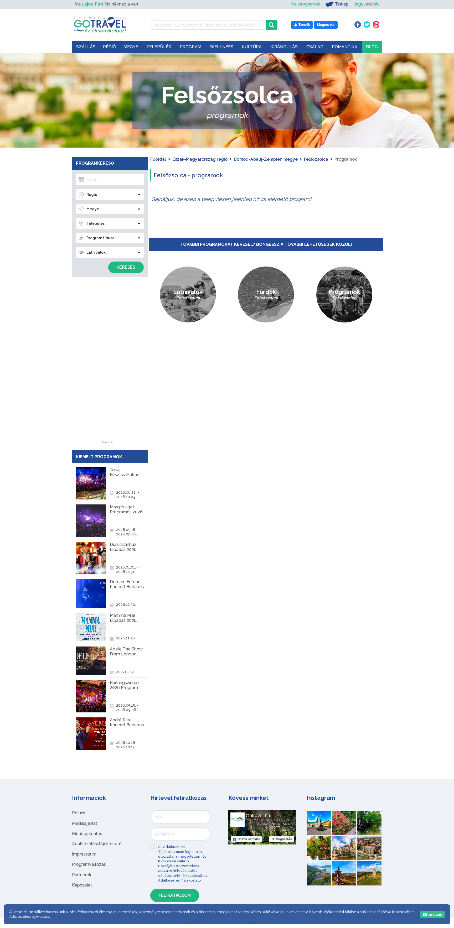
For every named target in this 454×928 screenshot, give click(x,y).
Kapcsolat (82, 885)
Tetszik (248, 839)
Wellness (221, 46)
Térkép (342, 4)
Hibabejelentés (87, 833)
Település (158, 46)
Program (190, 46)
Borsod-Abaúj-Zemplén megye (266, 159)
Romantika (344, 46)
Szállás (85, 46)
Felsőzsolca (316, 159)
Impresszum (84, 854)
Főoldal (158, 159)
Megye (130, 46)
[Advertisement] (108, 362)
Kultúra (252, 46)
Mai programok (305, 4)
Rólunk (78, 812)
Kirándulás (284, 46)
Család (314, 46)
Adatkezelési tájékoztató (97, 843)
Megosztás (284, 839)
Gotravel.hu (258, 815)
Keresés (126, 267)
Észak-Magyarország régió (200, 159)
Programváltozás (89, 864)
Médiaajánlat (84, 823)
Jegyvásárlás (366, 4)
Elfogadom (432, 914)
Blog (372, 46)
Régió (109, 46)
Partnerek (81, 874)
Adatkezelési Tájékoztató (179, 880)
